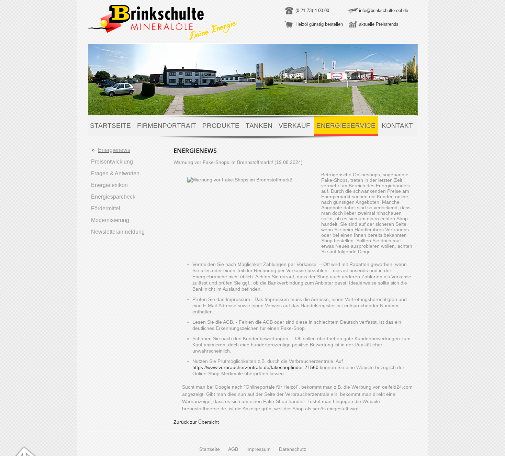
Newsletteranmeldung (118, 232)
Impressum (258, 449)
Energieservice (345, 125)
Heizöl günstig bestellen (319, 24)
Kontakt (397, 125)
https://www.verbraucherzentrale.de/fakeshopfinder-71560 (255, 367)
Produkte (220, 125)
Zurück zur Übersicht (196, 422)
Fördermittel (105, 208)
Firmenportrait (166, 125)
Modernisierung (110, 220)
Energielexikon (109, 185)
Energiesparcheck (113, 197)
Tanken (259, 125)
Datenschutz (292, 449)
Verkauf (294, 125)
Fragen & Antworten (115, 173)
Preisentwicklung (112, 162)
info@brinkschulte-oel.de (383, 10)
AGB (233, 449)
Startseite (110, 125)
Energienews (114, 150)
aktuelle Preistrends (379, 24)
